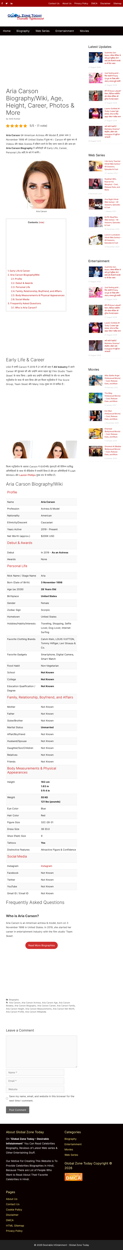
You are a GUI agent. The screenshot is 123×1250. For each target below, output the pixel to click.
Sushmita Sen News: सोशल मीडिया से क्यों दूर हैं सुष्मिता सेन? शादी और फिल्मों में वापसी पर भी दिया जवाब (113, 57)
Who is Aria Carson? (24, 307)
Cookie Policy (14, 1209)
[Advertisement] (41, 59)
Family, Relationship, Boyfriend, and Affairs (36, 291)
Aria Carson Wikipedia (35, 1012)
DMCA (94, 3)
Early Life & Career (19, 270)
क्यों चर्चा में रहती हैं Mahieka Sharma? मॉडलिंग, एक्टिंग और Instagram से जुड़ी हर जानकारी (112, 131)
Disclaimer (105, 3)
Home (6, 30)
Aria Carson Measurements (38, 1009)
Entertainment (65, 30)
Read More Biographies (41, 945)
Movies (84, 30)
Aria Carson (14, 1002)
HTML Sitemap (15, 1225)
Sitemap (117, 3)
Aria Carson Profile (15, 1012)
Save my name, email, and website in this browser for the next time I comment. (41, 1098)
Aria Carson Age (50, 1002)
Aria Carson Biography (25, 1005)
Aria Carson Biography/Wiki (24, 274)
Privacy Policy (81, 3)
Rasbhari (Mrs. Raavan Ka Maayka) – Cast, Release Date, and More (112, 184)
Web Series (43, 30)
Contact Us (53, 3)
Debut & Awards (22, 283)
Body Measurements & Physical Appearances (37, 295)
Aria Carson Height (15, 1009)
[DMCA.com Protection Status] (73, 1180)
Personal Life (20, 287)
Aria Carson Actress (31, 1002)
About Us (66, 3)
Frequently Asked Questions (24, 303)
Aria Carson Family (66, 1005)
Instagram (46, 865)
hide (41, 222)
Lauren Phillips (27, 474)
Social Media (20, 299)
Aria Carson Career (46, 1005)
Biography (23, 30)
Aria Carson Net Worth (63, 1009)
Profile (16, 278)
